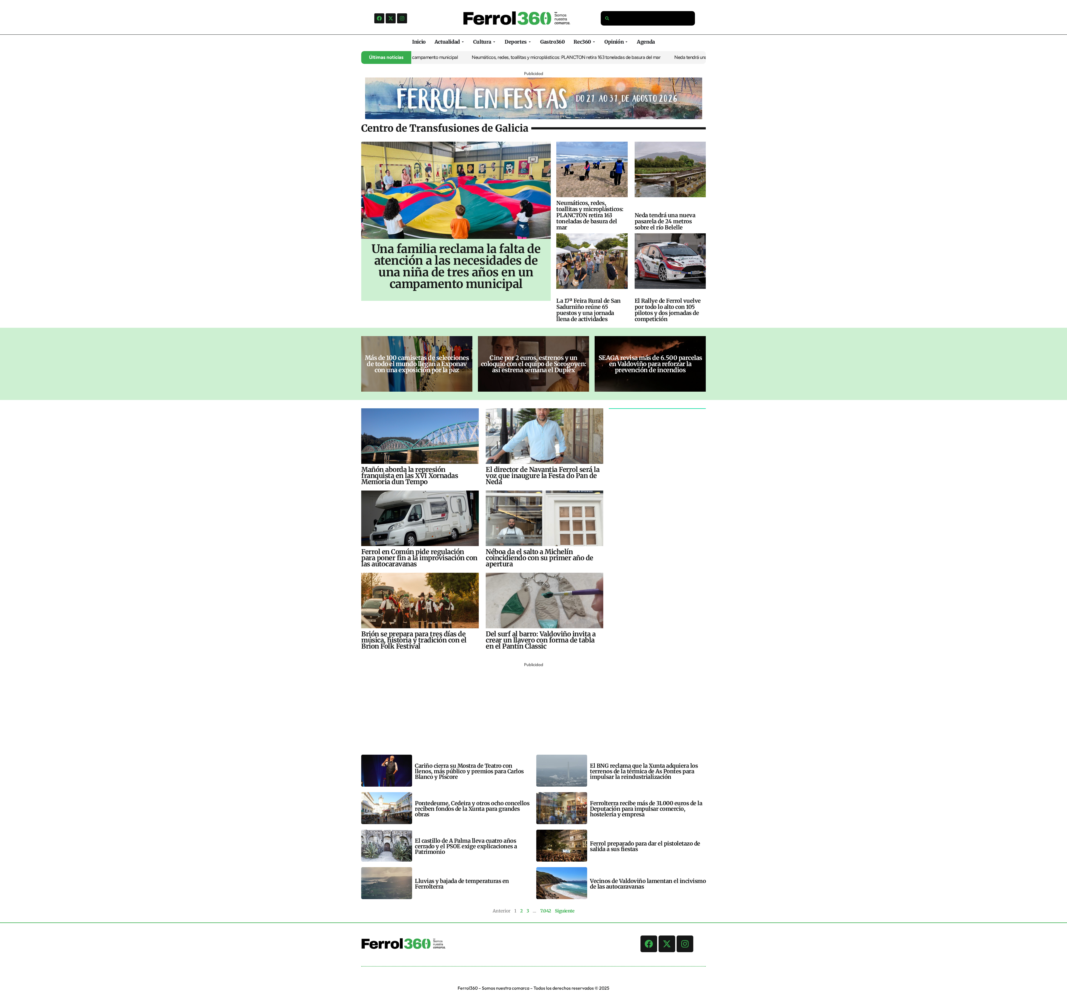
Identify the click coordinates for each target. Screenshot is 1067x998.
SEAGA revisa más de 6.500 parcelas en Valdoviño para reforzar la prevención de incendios (650, 364)
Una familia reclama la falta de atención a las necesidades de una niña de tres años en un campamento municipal (456, 266)
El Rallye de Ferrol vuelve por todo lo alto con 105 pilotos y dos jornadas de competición (668, 309)
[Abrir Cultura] (494, 42)
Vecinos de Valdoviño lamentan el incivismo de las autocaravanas (648, 883)
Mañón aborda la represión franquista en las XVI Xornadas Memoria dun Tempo (409, 475)
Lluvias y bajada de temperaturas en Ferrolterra (462, 883)
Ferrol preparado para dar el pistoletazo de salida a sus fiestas (645, 846)
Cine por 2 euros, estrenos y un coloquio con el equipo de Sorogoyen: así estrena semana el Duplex (533, 364)
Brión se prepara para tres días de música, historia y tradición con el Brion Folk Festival (414, 640)
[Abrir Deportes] (529, 42)
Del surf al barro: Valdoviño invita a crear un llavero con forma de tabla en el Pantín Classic (541, 640)
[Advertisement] (528, 707)
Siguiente (565, 911)
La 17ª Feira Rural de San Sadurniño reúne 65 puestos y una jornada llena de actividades (588, 309)
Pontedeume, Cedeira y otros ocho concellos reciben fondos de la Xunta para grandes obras (472, 809)
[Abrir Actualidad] (462, 42)
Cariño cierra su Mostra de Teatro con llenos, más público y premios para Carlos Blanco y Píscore (469, 771)
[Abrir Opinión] (626, 42)
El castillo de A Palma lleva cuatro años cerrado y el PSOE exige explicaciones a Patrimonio (466, 846)
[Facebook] (379, 18)
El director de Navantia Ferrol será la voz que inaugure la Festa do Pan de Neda (542, 475)
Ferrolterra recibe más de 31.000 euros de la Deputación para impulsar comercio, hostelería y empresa (646, 809)
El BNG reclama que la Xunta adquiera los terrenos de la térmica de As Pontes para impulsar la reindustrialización (644, 771)
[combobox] (648, 18)
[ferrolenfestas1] (533, 117)
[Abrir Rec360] (593, 42)
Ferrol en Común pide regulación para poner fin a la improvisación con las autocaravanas (419, 557)
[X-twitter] (391, 18)
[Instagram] (402, 18)
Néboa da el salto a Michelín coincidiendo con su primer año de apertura (539, 557)
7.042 (545, 911)
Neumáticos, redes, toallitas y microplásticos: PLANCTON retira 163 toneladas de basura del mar (514, 57)
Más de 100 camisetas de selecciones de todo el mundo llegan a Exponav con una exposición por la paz (417, 364)
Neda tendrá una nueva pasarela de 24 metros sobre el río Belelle (686, 57)
